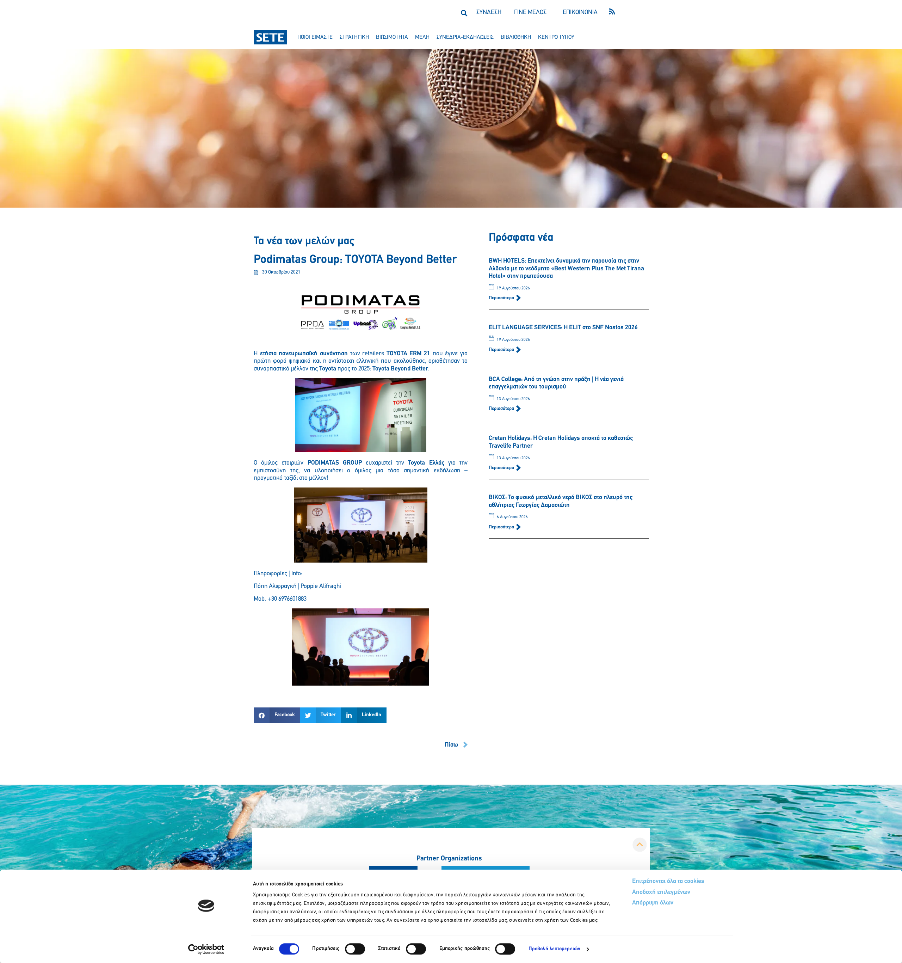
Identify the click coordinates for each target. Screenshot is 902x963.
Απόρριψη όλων (652, 903)
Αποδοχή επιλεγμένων (661, 892)
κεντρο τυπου (556, 37)
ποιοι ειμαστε (315, 37)
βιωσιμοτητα (392, 37)
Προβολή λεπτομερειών (554, 949)
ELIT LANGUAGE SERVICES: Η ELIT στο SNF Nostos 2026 (563, 328)
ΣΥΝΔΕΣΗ (488, 13)
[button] (464, 13)
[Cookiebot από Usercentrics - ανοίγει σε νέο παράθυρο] (206, 949)
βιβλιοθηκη (516, 37)
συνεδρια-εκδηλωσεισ (465, 37)
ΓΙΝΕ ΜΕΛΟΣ (530, 13)
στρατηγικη (354, 37)
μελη (422, 37)
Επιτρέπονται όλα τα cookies (668, 881)
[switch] (355, 949)
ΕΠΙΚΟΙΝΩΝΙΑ (580, 13)
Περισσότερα (502, 298)
